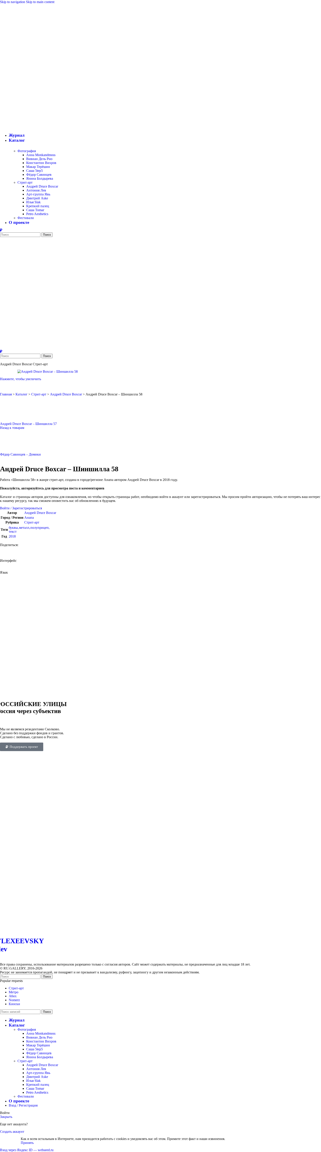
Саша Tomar (35, 210)
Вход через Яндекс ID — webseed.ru (27, 1150)
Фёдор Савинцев (39, 174)
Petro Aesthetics (37, 214)
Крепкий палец (37, 206)
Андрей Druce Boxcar (42, 186)
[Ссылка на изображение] (84, 929)
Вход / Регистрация (23, 1105)
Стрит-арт (25, 182)
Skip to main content (40, 2)
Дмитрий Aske (37, 198)
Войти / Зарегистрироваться (21, 508)
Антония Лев (36, 190)
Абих (13, 996)
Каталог (22, 394)
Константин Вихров (41, 163)
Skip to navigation (13, 2)
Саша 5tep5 (34, 170)
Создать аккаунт (12, 1131)
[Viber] (1, 230)
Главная (6, 394)
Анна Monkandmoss (40, 155)
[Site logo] (38, 115)
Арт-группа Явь (38, 194)
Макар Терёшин (38, 167)
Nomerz (14, 1000)
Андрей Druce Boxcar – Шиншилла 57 (28, 424)
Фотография (26, 151)
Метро (13, 992)
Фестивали (25, 218)
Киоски (14, 1004)
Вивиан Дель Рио (39, 159)
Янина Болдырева (39, 178)
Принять (27, 1143)
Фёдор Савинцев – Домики (20, 454)
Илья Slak (33, 202)
